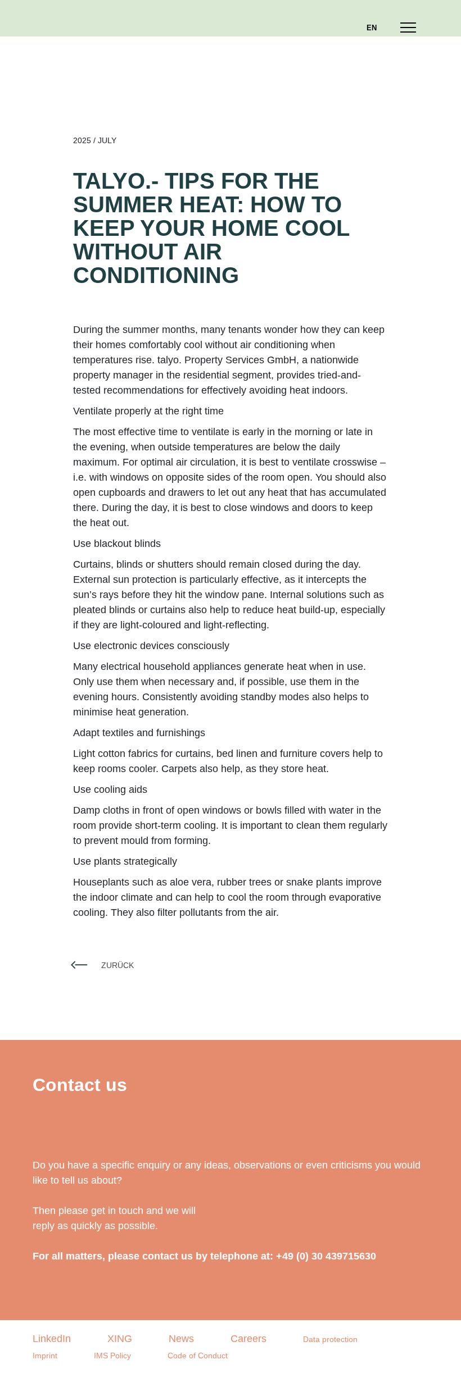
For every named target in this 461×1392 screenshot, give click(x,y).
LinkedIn (52, 1338)
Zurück (117, 965)
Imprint (45, 1355)
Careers (248, 1338)
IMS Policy (112, 1355)
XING (119, 1338)
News (181, 1338)
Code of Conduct (198, 1355)
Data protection (330, 1339)
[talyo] (61, 18)
